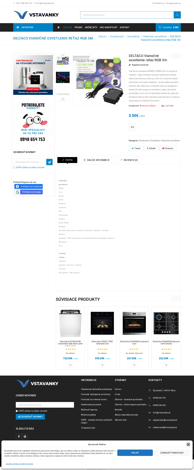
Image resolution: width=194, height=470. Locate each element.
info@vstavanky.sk (45, 3)
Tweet (137, 148)
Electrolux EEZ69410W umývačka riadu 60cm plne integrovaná (70, 343)
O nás (117, 394)
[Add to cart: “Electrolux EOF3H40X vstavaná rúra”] (134, 364)
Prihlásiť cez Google (32, 192)
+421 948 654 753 (23, 3)
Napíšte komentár (140, 65)
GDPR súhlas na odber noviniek (30, 167)
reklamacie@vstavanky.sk (165, 427)
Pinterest (169, 148)
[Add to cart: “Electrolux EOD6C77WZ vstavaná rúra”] (102, 364)
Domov (103, 36)
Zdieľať (152, 148)
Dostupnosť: (134, 106)
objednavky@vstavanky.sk (165, 420)
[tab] (67, 160)
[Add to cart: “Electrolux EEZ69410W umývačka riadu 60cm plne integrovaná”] (70, 364)
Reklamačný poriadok (91, 404)
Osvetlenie (133, 36)
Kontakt (118, 410)
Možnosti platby (88, 415)
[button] (188, 444)
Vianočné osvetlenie (155, 36)
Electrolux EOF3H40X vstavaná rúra (134, 342)
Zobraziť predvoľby (172, 453)
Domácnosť (117, 36)
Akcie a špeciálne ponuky (126, 415)
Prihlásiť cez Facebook (31, 186)
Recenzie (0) (130, 160)
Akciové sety (121, 420)
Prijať (135, 453)
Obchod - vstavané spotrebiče (129, 399)
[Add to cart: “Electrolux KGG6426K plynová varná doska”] (166, 364)
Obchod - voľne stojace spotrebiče (130, 404)
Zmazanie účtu (88, 428)
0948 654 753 (159, 398)
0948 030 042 (159, 405)
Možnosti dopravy (89, 410)
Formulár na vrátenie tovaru (94, 399)
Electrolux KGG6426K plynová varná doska (166, 342)
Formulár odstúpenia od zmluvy (95, 394)
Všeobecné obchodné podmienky (96, 389)
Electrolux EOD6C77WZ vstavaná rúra (102, 342)
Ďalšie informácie (98, 160)
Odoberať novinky (49, 162)
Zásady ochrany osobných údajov (19, 464)
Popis (69, 160)
